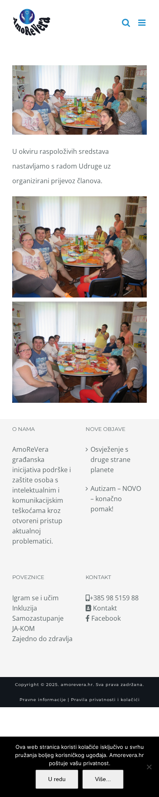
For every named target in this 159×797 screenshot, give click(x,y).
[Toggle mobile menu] (142, 22)
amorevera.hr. (77, 684)
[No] (149, 767)
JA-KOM (23, 628)
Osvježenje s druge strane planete (110, 459)
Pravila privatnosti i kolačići (104, 699)
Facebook (105, 618)
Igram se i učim (35, 597)
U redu (57, 779)
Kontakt (104, 608)
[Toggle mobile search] (126, 22)
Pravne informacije (43, 699)
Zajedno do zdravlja (42, 638)
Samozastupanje (38, 618)
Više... (103, 779)
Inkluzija (24, 608)
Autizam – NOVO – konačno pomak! (116, 498)
